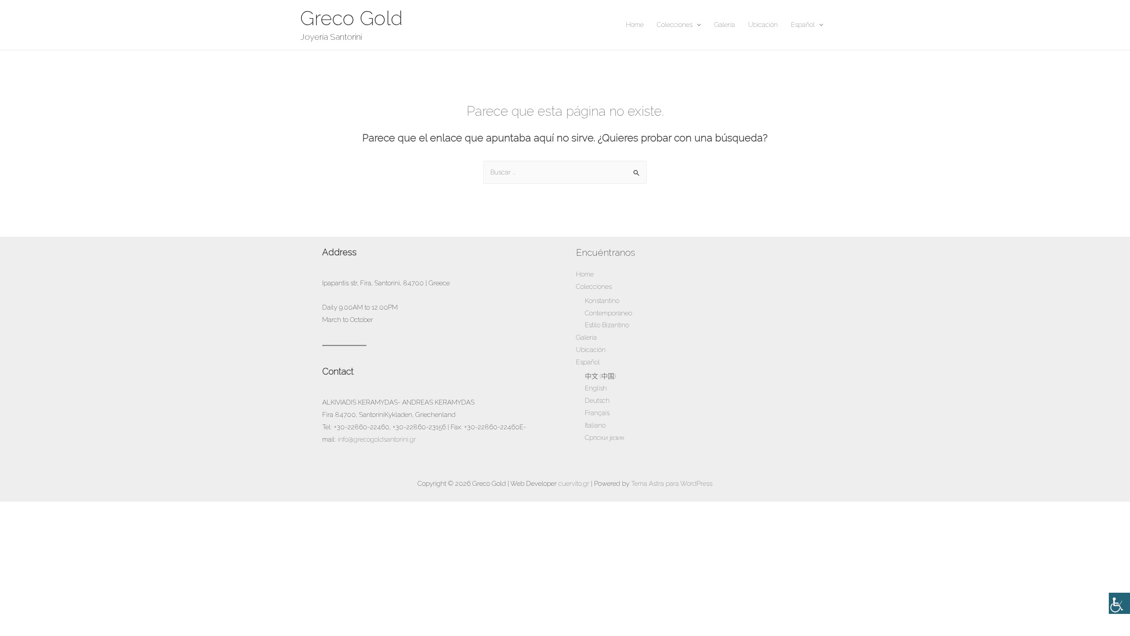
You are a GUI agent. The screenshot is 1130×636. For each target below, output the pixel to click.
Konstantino (602, 301)
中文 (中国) (600, 376)
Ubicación (763, 25)
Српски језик (605, 438)
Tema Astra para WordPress (671, 484)
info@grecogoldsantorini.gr (377, 439)
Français (597, 413)
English (596, 388)
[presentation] (697, 25)
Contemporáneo (608, 313)
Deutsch (597, 401)
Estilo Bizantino (607, 325)
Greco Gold (351, 18)
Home (635, 25)
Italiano (595, 425)
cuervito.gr (573, 484)
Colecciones (675, 25)
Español (803, 25)
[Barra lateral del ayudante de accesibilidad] (1119, 603)
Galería (724, 25)
